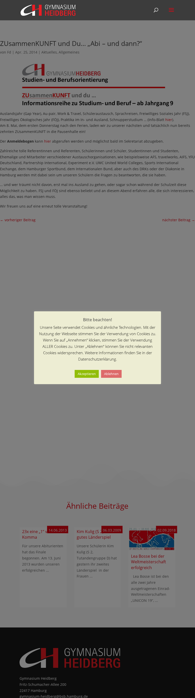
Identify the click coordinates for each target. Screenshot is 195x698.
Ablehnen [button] (111, 373)
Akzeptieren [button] (87, 373)
